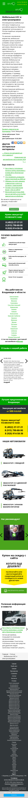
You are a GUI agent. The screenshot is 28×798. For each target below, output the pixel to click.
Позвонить (14, 795)
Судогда (14, 333)
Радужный (14, 328)
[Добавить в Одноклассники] (15, 142)
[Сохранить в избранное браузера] (24, 142)
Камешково (14, 307)
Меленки (14, 320)
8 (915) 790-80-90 (22, 2)
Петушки (14, 324)
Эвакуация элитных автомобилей (14, 695)
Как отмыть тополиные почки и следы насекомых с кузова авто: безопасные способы (15, 171)
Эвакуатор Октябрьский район (14, 709)
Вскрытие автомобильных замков (14, 740)
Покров (14, 326)
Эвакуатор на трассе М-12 (14, 704)
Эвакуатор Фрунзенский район (14, 712)
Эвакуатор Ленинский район (14, 711)
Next (27, 535)
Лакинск (14, 318)
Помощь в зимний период (14, 729)
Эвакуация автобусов (14, 689)
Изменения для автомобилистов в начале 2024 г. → (14, 159)
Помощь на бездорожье (14, 731)
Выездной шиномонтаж (14, 735)
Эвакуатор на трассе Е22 (14, 708)
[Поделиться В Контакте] (21, 142)
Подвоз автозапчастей (14, 738)
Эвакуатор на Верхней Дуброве (14, 718)
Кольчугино (14, 313)
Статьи (14, 676)
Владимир (14, 299)
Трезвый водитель (14, 732)
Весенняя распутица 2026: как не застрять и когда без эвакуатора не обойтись (15, 194)
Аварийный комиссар (14, 728)
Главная (14, 663)
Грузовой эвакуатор (14, 686)
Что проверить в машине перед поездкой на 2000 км (15, 178)
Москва (14, 771)
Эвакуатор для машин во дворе (14, 721)
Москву (20, 341)
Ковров (14, 311)
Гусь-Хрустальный (14, 305)
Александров (14, 296)
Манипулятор (14, 734)
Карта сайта (14, 785)
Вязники (14, 301)
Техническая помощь (14, 727)
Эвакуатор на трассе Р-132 (14, 701)
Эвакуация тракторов (14, 693)
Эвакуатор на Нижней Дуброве (14, 717)
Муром (14, 322)
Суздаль (14, 335)
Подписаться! (14, 209)
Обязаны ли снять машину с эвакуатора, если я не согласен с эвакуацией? (15, 183)
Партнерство (14, 671)
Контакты (14, 678)
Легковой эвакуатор (14, 685)
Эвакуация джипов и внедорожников (14, 692)
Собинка (14, 331)
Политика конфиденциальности (14, 784)
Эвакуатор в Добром (14, 714)
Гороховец (14, 303)
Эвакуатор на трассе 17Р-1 (14, 702)
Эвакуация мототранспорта (14, 687)
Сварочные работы (14, 737)
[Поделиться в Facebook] (13, 142)
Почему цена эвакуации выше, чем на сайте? (14, 189)
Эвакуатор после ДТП (14, 723)
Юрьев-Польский (14, 337)
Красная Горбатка (14, 316)
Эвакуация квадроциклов (14, 696)
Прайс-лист (14, 666)
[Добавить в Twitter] (18, 142)
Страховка (14, 673)
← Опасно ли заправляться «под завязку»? (12, 154)
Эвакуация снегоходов (14, 698)
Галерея (14, 668)
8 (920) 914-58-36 (22, 4)
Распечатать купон (15, 590)
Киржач (14, 309)
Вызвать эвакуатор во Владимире (10, 130)
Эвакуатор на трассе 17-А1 (14, 705)
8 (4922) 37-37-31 (14, 222)
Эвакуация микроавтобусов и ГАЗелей (14, 690)
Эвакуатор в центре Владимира (14, 715)
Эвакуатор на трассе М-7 (14, 699)
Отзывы (14, 681)
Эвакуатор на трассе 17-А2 (14, 706)
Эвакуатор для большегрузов (14, 720)
